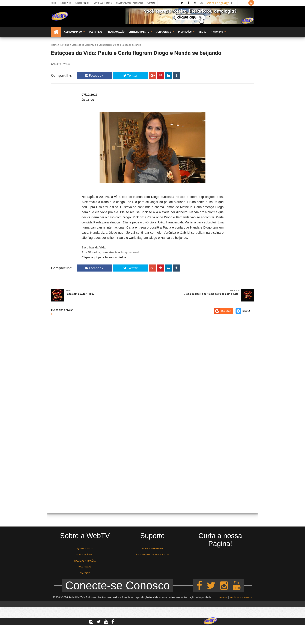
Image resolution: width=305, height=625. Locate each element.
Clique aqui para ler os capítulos (104, 257)
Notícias (64, 44)
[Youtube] (236, 585)
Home (54, 44)
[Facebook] (199, 585)
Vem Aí (202, 31)
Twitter (131, 75)
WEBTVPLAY (85, 566)
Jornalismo (163, 31)
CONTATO (85, 573)
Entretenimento (139, 31)
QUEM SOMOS (84, 548)
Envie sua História (103, 2)
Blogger (226, 310)
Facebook (95, 75)
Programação (115, 31)
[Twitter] (211, 585)
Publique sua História (241, 597)
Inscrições (185, 31)
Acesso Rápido (82, 2)
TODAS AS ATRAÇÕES (85, 560)
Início (53, 2)
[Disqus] (152, 368)
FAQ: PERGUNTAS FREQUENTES (152, 554)
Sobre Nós (66, 2)
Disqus (246, 310)
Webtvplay (95, 31)
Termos (223, 597)
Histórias (217, 31)
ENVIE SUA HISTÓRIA (152, 548)
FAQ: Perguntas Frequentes (129, 2)
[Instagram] (224, 585)
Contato (151, 2)
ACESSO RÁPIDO (84, 554)
